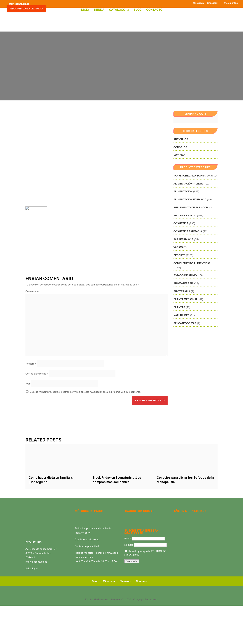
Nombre (30, 363)
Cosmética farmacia (187, 231)
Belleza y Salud (184, 215)
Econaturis (151, 599)
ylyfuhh (113, 71)
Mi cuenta (198, 3)
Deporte (179, 255)
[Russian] (149, 516)
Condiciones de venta (87, 539)
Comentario (32, 291)
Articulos (180, 139)
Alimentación (182, 191)
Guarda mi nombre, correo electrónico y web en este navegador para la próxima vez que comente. (85, 391)
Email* (127, 538)
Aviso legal (31, 568)
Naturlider (181, 315)
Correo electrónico (36, 373)
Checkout (212, 3)
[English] (131, 516)
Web (28, 383)
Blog (137, 10)
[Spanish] (126, 516)
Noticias (179, 155)
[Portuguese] (131, 520)
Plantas (179, 307)
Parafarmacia (183, 239)
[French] (145, 516)
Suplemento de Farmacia (191, 207)
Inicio (84, 10)
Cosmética (180, 223)
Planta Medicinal (185, 299)
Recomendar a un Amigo (26, 8)
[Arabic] (136, 520)
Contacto (154, 10)
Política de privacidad (87, 546)
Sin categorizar (184, 323)
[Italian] (126, 520)
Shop (95, 581)
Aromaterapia (183, 283)
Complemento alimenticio (191, 263)
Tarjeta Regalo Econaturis (193, 175)
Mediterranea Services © (108, 599)
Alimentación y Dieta (188, 183)
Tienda (99, 10)
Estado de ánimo (185, 275)
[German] (140, 516)
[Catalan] (136, 516)
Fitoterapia (181, 291)
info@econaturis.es (36, 561)
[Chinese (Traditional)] (140, 520)
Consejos (180, 147)
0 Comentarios (129, 71)
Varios (178, 247)
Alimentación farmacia (189, 199)
